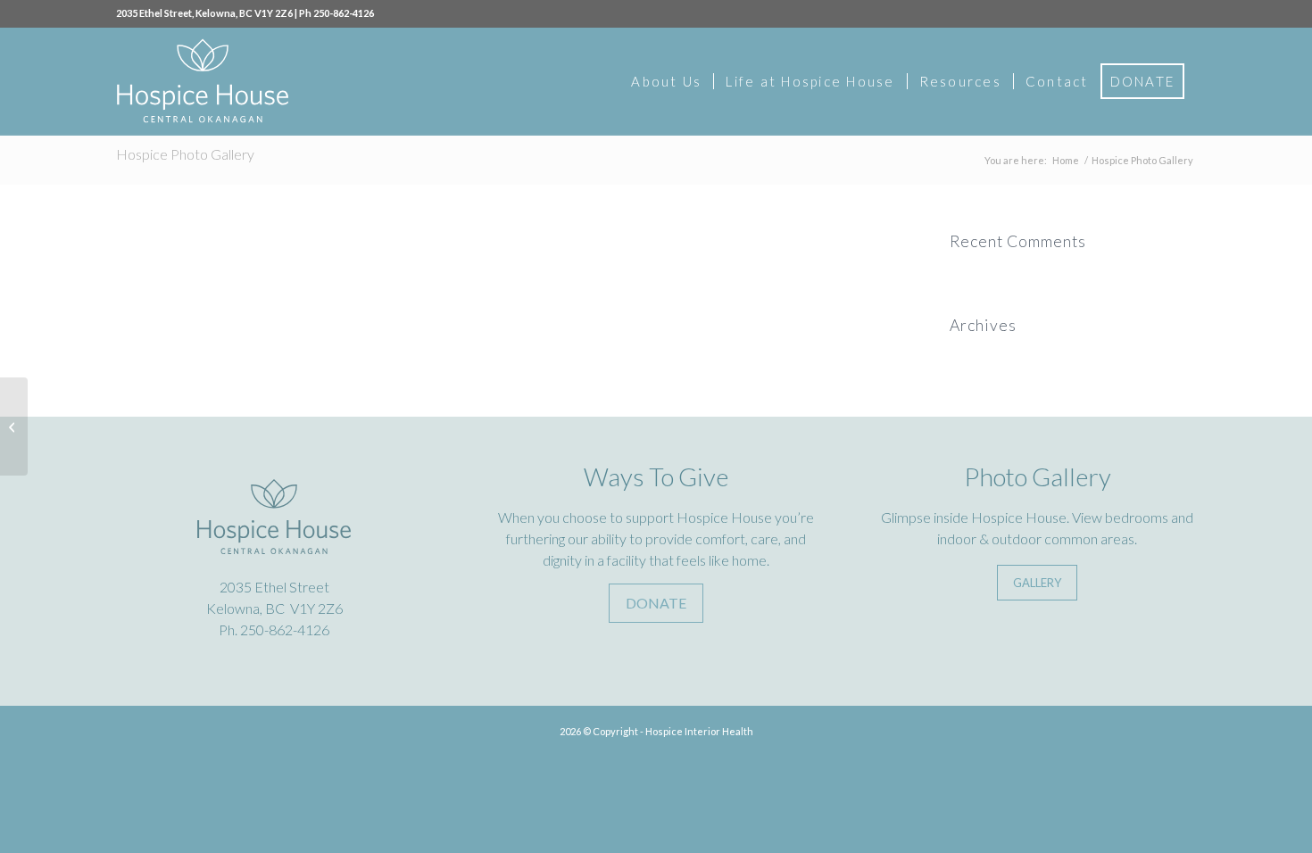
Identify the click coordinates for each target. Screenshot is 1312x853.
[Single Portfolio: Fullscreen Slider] (14, 426)
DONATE (656, 602)
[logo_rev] (202, 81)
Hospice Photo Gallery (185, 153)
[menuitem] (666, 81)
